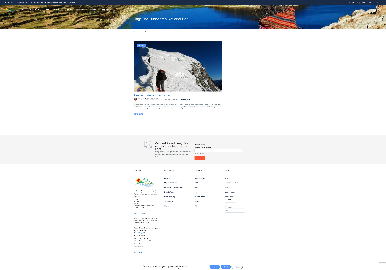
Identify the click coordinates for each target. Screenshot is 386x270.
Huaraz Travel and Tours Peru (153, 95)
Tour (47, 10)
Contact (227, 178)
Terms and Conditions (232, 183)
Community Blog (169, 197)
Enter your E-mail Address (203, 147)
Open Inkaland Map (140, 213)
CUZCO (197, 192)
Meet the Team (169, 192)
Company (105, 10)
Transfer (92, 10)
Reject (226, 267)
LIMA (196, 187)
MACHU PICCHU (200, 197)
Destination (34, 10)
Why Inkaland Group (170, 183)
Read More (138, 114)
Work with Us (168, 201)
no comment (186, 99)
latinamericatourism (148, 99)
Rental (80, 10)
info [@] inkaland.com (144, 233)
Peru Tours (145, 32)
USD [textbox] (227, 211)
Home (22, 10)
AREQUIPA (198, 201)
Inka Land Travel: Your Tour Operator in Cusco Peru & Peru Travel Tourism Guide (53, 2)
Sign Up (371, 2)
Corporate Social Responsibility (174, 187)
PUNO (197, 206)
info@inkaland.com (22, 2)
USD (378, 2)
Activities (58, 10)
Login (363, 2)
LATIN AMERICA (200, 178)
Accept (215, 267)
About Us (167, 178)
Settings (237, 267)
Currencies (228, 207)
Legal (226, 187)
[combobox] (235, 211)
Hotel (69, 10)
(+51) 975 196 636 (353, 2)
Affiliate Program (230, 192)
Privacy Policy (229, 197)
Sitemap (167, 206)
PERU (196, 183)
